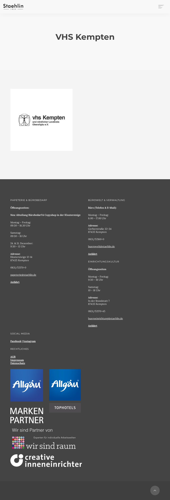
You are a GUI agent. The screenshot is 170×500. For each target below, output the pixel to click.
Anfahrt (14, 282)
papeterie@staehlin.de (23, 274)
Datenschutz (17, 363)
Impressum (17, 360)
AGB (13, 356)
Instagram (29, 341)
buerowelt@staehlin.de (101, 246)
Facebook (15, 341)
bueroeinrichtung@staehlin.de (105, 318)
